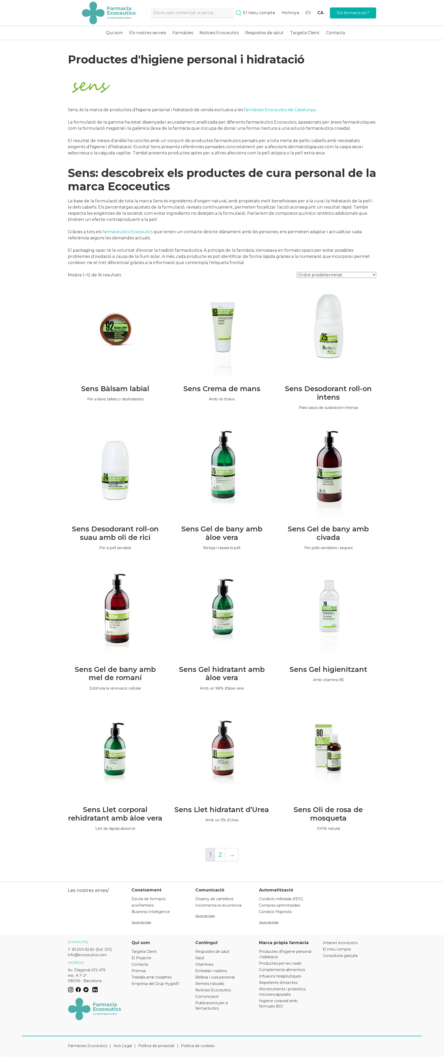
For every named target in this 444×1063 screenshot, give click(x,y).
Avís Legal (123, 1045)
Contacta (335, 32)
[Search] (238, 13)
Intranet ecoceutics (340, 942)
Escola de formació (149, 899)
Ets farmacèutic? (353, 12)
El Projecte (141, 958)
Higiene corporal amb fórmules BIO (278, 1004)
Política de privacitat (156, 1045)
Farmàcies (182, 32)
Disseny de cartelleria (214, 899)
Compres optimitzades (279, 905)
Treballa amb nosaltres (152, 977)
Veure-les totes (141, 922)
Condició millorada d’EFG (281, 899)
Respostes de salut (264, 32)
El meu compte (259, 12)
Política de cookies (197, 1045)
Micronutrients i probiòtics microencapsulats (282, 992)
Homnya (290, 12)
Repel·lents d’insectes (278, 982)
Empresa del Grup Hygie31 (155, 983)
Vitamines (204, 964)
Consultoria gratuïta (340, 955)
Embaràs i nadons (211, 970)
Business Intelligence (151, 911)
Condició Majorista (275, 911)
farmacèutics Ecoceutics (128, 231)
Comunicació (207, 996)
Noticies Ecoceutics (219, 32)
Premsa (139, 970)
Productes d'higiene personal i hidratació (285, 954)
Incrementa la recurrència (218, 905)
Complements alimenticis (282, 969)
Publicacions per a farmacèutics (211, 1006)
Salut (199, 958)
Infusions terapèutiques (280, 976)
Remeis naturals (209, 983)
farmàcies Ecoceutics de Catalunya (280, 109)
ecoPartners (143, 905)
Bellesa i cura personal (215, 977)
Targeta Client (305, 32)
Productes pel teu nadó (280, 963)
